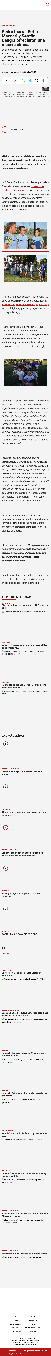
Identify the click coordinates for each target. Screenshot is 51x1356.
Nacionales (15, 1327)
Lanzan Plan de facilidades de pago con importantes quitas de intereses (22, 854)
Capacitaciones (8, 26)
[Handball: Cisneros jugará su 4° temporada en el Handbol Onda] (25, 1071)
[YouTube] (29, 1307)
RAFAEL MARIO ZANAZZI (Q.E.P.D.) (19, 934)
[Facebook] (14, 1307)
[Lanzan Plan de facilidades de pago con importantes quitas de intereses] (25, 834)
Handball (5, 1050)
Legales (33, 1331)
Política (16, 1320)
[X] (37, 1307)
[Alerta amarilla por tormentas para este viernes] (25, 753)
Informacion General (10, 768)
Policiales (6, 809)
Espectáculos (15, 1324)
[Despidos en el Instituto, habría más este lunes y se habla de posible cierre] (25, 1031)
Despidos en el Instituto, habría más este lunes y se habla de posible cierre (25, 1014)
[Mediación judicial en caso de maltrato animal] (25, 1269)
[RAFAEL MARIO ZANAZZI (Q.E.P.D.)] (25, 916)
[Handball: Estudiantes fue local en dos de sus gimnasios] (25, 1111)
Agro (33, 1324)
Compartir (8, 81)
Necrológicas (7, 931)
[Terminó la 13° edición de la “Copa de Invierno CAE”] (25, 1151)
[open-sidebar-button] (47, 4)
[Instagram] (21, 1307)
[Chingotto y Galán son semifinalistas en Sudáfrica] (25, 991)
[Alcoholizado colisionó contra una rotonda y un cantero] (25, 794)
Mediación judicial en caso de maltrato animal (24, 1253)
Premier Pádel (7, 970)
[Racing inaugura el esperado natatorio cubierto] (25, 875)
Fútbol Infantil (8, 1130)
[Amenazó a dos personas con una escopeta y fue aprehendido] (25, 1191)
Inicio (15, 1316)
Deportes (6, 890)
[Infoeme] (12, 5)
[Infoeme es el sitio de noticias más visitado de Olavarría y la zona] (25, 1232)
